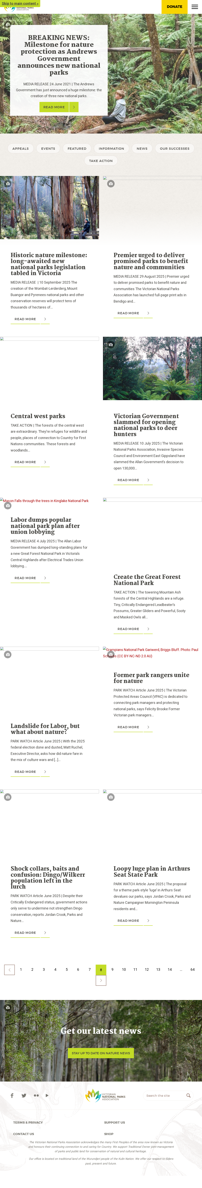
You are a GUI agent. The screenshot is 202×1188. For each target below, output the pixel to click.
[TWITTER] (24, 1095)
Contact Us (23, 1134)
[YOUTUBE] (47, 1095)
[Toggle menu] (195, 8)
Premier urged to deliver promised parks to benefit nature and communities (151, 261)
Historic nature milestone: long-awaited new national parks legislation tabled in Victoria (49, 264)
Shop (108, 1134)
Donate (174, 6)
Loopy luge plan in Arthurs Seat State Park (152, 871)
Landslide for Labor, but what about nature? (45, 729)
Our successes (175, 148)
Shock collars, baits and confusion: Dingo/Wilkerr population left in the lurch (48, 878)
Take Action (101, 161)
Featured (77, 148)
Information (111, 148)
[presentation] (49, 179)
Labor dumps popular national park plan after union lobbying (45, 526)
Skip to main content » (20, 3)
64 (193, 969)
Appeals (20, 148)
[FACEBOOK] (12, 1095)
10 (124, 969)
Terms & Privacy (28, 1122)
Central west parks (38, 416)
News (142, 148)
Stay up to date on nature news (101, 1053)
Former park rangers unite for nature (151, 678)
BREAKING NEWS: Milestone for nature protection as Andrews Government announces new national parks (59, 55)
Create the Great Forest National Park (147, 580)
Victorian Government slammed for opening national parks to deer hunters (146, 425)
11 (135, 969)
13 (158, 969)
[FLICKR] (36, 1095)
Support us (114, 1122)
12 (147, 969)
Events (48, 148)
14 (170, 969)
